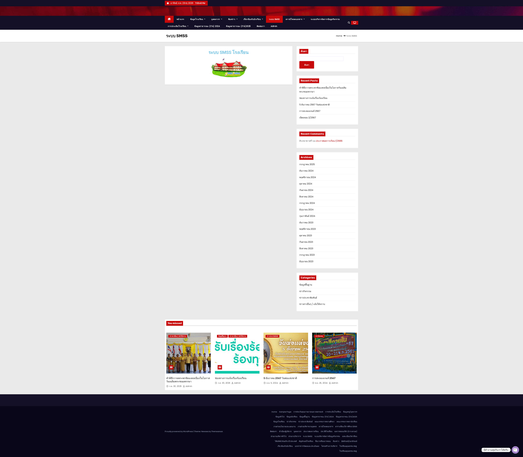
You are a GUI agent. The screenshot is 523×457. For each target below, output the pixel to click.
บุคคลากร (216, 19)
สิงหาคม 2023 (306, 248)
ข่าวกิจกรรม (305, 291)
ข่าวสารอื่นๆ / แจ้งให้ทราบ (312, 304)
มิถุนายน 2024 (306, 209)
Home (339, 35)
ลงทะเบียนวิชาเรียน (349, 436)
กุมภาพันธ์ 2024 (307, 216)
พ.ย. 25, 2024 (321, 383)
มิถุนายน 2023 (306, 261)
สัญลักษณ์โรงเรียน (306, 441)
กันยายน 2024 (306, 190)
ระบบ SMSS (274, 19)
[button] (349, 22)
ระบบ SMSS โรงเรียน (229, 52)
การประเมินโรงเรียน (177, 26)
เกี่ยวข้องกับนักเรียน (253, 19)
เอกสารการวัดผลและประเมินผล (307, 446)
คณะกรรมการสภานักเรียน (347, 421)
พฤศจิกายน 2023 (307, 229)
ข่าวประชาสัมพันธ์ (308, 297)
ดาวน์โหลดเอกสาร (294, 19)
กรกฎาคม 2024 (307, 203)
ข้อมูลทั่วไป (280, 416)
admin (274, 26)
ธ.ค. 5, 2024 (273, 383)
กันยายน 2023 (306, 241)
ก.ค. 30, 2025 (175, 386)
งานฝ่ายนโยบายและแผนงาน (284, 426)
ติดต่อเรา (261, 26)
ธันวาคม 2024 (306, 170)
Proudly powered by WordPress (179, 431)
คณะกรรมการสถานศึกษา (325, 421)
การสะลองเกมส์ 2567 (309, 111)
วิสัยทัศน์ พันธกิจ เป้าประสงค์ (286, 441)
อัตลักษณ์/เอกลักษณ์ (349, 441)
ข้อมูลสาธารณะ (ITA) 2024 (207, 26)
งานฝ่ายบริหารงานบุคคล (307, 426)
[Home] (169, 19)
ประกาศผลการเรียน (311, 431)
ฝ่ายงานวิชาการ (295, 436)
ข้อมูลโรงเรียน (197, 19)
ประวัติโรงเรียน (326, 431)
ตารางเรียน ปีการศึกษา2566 (346, 426)
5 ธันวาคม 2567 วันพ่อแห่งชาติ (314, 104)
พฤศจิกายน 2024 (307, 177)
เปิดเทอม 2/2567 (307, 117)
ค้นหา (304, 51)
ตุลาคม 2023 (305, 235)
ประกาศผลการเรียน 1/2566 (329, 140)
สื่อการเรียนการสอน (323, 441)
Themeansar (217, 431)
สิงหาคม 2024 (306, 196)
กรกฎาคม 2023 (307, 254)
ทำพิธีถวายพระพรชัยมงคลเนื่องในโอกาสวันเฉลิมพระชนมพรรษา (188, 380)
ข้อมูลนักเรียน (292, 416)
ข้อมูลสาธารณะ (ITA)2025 (238, 26)
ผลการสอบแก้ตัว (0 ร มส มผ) (346, 431)
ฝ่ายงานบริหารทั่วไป (278, 436)
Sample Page (285, 412)
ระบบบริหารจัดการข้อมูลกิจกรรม (325, 19)
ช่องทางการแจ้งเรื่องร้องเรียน (313, 98)
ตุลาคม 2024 (305, 183)
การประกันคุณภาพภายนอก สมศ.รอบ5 (308, 412)
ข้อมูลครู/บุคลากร (350, 412)
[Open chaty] (515, 450)
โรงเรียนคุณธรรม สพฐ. (348, 446)
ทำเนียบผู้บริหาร (285, 431)
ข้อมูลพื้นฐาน (305, 284)
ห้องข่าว (232, 19)
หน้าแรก (180, 19)
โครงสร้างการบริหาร (329, 446)
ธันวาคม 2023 (306, 222)
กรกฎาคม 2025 (307, 164)
